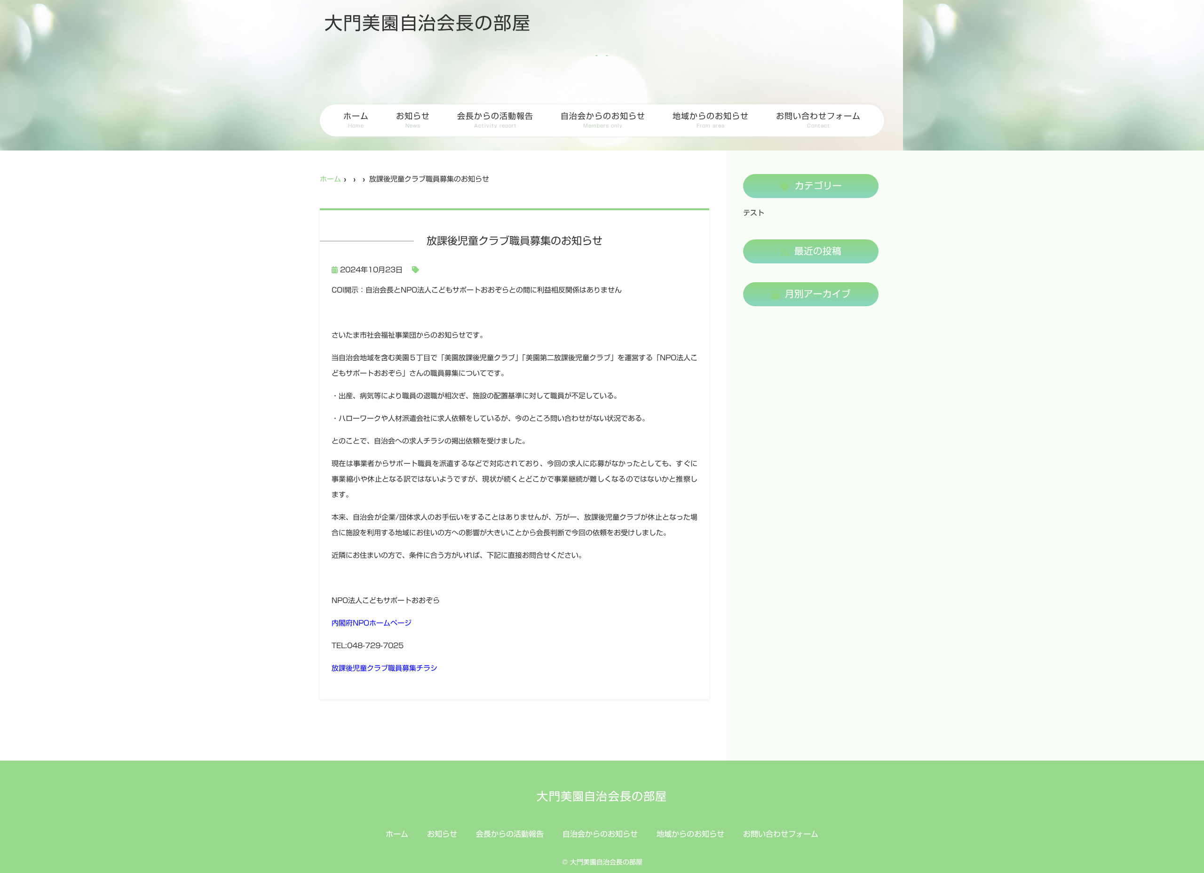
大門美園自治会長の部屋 (428, 23)
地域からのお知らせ (711, 120)
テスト (753, 212)
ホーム (356, 120)
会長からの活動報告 (495, 120)
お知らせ (413, 120)
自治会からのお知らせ (603, 120)
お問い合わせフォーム (818, 120)
